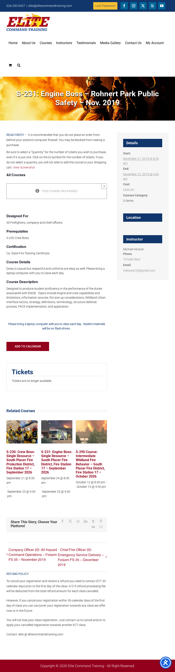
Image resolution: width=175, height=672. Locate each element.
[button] (19, 65)
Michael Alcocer (133, 249)
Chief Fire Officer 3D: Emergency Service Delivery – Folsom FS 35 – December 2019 (81, 557)
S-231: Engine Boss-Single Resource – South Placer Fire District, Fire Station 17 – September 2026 (56, 462)
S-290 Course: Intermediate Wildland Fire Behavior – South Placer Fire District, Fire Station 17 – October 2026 (90, 464)
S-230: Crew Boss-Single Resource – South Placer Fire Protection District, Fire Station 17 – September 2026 (20, 462)
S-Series (128, 200)
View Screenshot (24, 167)
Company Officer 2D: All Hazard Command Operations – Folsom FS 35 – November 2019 (33, 554)
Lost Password (105, 5)
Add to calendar (28, 346)
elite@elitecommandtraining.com (50, 5)
